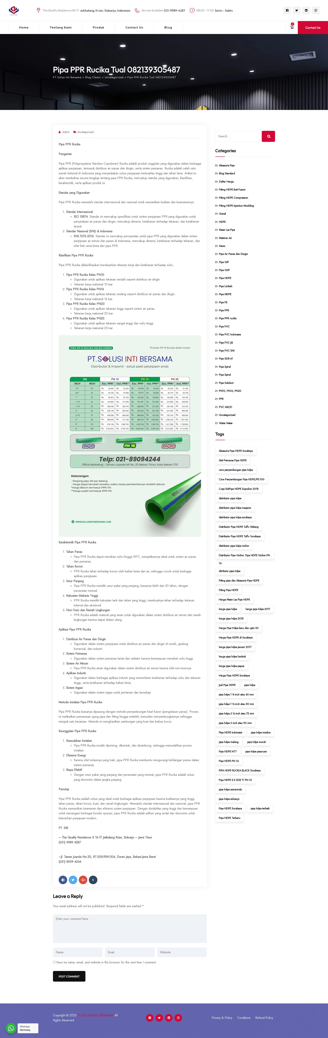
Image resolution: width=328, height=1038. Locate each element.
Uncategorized (85, 132)
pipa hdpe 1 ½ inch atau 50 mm (236, 704)
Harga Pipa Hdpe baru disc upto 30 (239, 628)
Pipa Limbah (225, 286)
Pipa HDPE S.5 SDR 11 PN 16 (235, 780)
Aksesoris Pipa (227, 165)
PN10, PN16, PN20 (230, 391)
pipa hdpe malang (229, 742)
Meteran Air (225, 238)
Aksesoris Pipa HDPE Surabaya (236, 451)
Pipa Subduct (226, 383)
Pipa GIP (224, 262)
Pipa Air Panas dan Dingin (233, 254)
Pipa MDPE (225, 294)
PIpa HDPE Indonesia (230, 732)
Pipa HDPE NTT (228, 751)
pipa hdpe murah (256, 742)
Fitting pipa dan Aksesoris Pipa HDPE (239, 580)
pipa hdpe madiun (261, 732)
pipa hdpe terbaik (260, 808)
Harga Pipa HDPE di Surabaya (236, 637)
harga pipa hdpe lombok (232, 656)
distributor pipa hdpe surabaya (235, 517)
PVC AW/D (225, 407)
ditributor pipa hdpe (229, 571)
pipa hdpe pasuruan (256, 751)
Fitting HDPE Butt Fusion (232, 189)
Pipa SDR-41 (226, 358)
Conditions (244, 1018)
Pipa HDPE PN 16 (229, 761)
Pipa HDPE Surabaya (230, 808)
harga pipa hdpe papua (231, 666)
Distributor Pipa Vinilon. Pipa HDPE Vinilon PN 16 (244, 556)
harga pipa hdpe (228, 609)
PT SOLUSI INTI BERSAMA (96, 1015)
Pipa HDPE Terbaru (229, 818)
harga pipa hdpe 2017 (258, 609)
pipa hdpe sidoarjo (229, 799)
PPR (221, 399)
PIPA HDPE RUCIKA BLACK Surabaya (240, 770)
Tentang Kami (61, 27)
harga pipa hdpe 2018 (231, 618)
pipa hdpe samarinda (230, 789)
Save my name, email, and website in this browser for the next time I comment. (106, 962)
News (222, 246)
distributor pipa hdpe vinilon (234, 546)
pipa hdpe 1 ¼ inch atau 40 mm (236, 694)
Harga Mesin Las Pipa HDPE (234, 599)
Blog (168, 27)
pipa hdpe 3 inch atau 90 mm (235, 723)
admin (66, 132)
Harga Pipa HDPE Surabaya (234, 675)
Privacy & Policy (222, 1018)
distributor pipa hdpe (230, 498)
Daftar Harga (226, 181)
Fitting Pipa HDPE (228, 590)
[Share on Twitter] (73, 880)
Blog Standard (227, 173)
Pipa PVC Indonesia (230, 334)
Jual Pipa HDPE (227, 685)
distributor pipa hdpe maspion (235, 508)
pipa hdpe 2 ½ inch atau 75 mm (236, 713)
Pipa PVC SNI (226, 350)
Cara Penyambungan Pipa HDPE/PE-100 (241, 479)
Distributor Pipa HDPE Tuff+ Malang (239, 527)
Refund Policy (264, 1018)
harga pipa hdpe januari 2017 (235, 647)
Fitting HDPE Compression (233, 198)
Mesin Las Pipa (227, 230)
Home (24, 27)
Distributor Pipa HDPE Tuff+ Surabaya (240, 536)
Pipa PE (223, 302)
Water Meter (226, 423)
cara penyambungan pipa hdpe (236, 470)
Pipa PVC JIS (226, 342)
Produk (98, 27)
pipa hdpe (249, 685)
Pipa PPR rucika (228, 318)
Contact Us (134, 27)
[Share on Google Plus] (83, 880)
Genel (222, 214)
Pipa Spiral (225, 367)
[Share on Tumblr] (93, 880)
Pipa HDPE (225, 278)
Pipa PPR (224, 310)
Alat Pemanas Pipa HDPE (233, 460)
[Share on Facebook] (63, 880)
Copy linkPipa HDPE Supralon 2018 (239, 489)
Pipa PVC (224, 326)
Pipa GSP (224, 270)
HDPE (222, 222)
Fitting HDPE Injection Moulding (236, 206)
